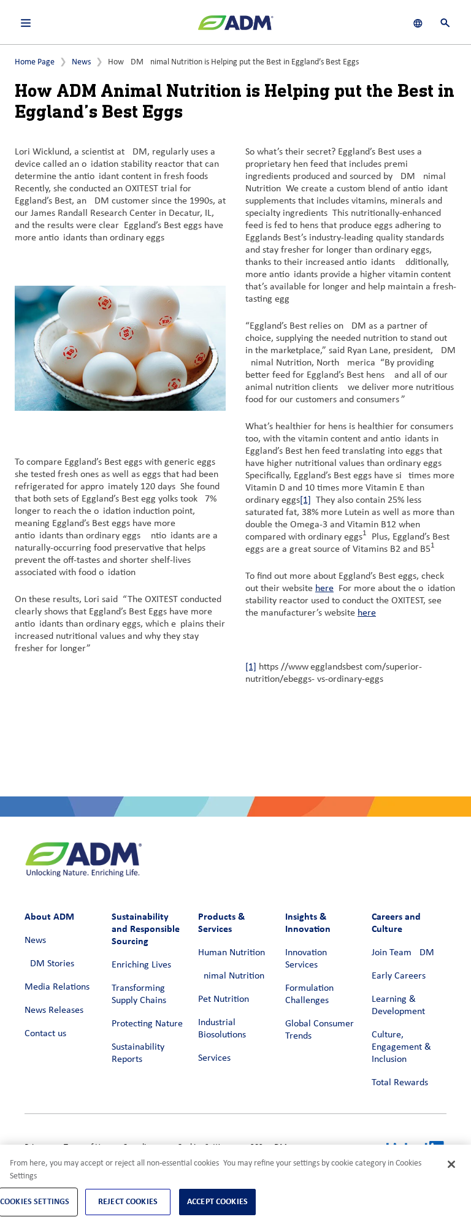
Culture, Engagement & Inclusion (401, 1047)
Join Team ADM (403, 953)
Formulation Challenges (309, 994)
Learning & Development (398, 1005)
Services (214, 1058)
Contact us (45, 1034)
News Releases (54, 1010)
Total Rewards (400, 1083)
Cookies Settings (34, 1201)
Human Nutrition (231, 953)
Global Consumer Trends (319, 1030)
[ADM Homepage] (235, 27)
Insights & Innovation (308, 922)
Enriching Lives (141, 965)
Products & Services (221, 922)
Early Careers (399, 976)
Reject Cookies (128, 1201)
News (81, 62)
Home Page (35, 62)
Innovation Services (306, 959)
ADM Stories (49, 964)
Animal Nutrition (231, 976)
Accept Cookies (217, 1201)
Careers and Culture (396, 922)
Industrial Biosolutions (222, 1029)
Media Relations (57, 987)
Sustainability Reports (138, 1053)
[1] (305, 500)
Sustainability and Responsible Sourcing (146, 928)
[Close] (451, 1164)
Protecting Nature (147, 1024)
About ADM (49, 916)
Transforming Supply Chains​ (139, 994)
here (324, 588)
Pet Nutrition (223, 999)
